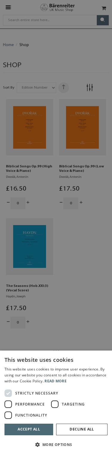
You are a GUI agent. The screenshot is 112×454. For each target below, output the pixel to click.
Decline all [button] (82, 429)
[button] (56, 444)
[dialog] (56, 402)
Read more (56, 381)
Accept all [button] (29, 429)
